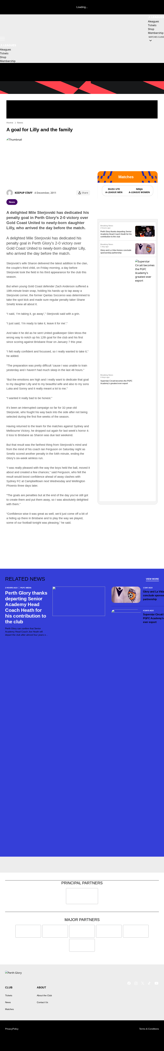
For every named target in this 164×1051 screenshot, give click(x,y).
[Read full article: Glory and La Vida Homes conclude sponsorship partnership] (145, 248)
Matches (9, 1009)
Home (9, 122)
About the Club (44, 995)
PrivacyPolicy (11, 1029)
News (20, 122)
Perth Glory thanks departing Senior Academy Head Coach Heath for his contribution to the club (116, 234)
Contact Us (42, 1002)
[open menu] (2, 38)
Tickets (8, 995)
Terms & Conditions (149, 1029)
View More (152, 579)
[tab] (114, 190)
